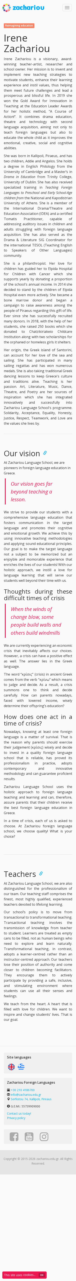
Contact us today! (19, 1113)
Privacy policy (16, 1118)
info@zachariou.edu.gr (26, 1095)
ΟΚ (41, 1275)
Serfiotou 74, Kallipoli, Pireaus (31, 1099)
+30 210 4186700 (22, 1090)
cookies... (29, 1275)
